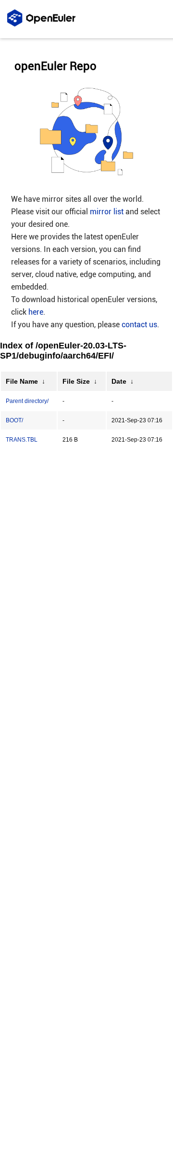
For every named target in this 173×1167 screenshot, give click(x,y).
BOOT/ (14, 420)
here (35, 312)
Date (118, 381)
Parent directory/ (27, 401)
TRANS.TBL (21, 439)
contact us (139, 324)
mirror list (107, 211)
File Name (22, 381)
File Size (76, 381)
